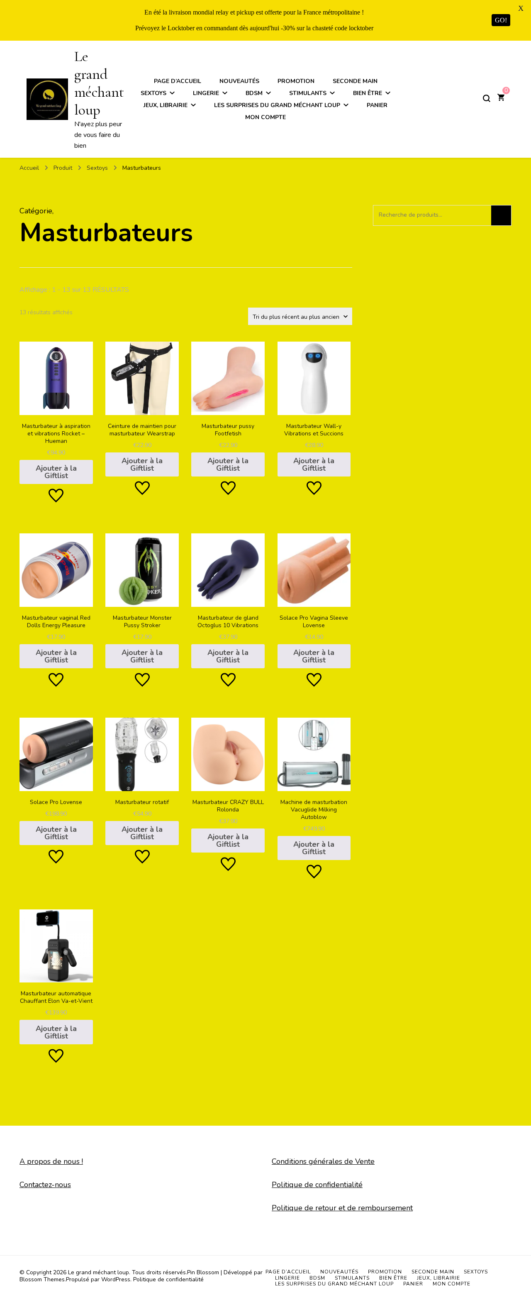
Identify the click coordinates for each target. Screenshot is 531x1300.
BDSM (254, 93)
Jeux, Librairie (166, 105)
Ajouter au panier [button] (56, 409)
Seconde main (355, 81)
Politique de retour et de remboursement (342, 1208)
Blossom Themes (42, 1279)
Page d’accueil (177, 81)
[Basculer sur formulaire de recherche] (486, 98)
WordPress (115, 1279)
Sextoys (153, 93)
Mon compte (265, 117)
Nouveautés (239, 81)
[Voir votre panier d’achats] (500, 98)
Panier (377, 105)
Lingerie (206, 93)
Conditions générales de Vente (323, 1161)
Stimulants (307, 93)
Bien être (367, 93)
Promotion (296, 81)
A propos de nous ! (51, 1161)
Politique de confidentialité (317, 1185)
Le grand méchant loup (99, 83)
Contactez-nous (45, 1185)
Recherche (501, 215)
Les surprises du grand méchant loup (277, 105)
